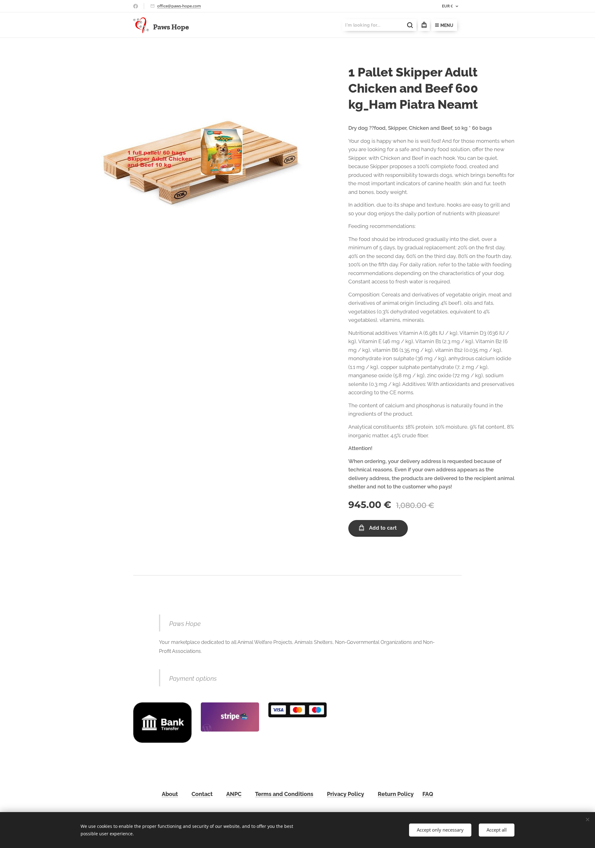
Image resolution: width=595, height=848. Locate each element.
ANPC (233, 794)
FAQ (427, 794)
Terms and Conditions (284, 794)
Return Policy (396, 794)
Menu (446, 25)
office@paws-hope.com (179, 6)
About (170, 794)
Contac (201, 794)
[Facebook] (135, 6)
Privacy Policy (345, 794)
